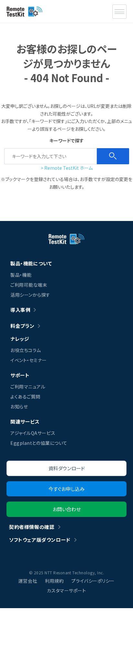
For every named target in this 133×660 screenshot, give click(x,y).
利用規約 (54, 581)
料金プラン (22, 325)
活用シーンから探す (30, 295)
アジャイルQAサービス (32, 433)
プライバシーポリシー (93, 581)
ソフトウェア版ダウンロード (39, 539)
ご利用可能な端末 (28, 285)
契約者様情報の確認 (31, 526)
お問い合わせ (67, 509)
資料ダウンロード (66, 468)
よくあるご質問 (25, 396)
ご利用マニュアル (27, 386)
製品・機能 (21, 275)
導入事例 (20, 309)
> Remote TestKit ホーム (67, 168)
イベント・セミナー (28, 360)
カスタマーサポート (66, 590)
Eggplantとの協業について (38, 443)
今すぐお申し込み (66, 488)
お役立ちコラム (25, 350)
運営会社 (27, 581)
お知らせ (19, 406)
